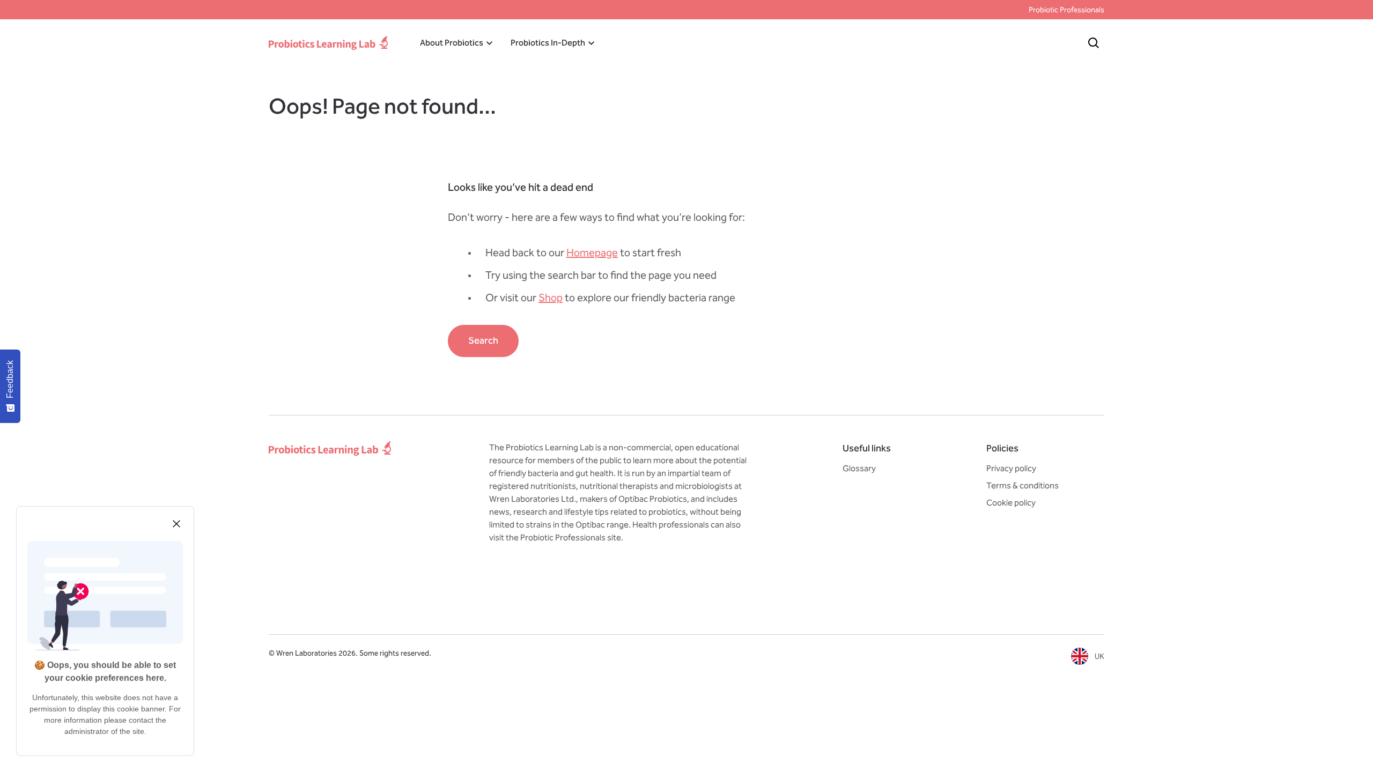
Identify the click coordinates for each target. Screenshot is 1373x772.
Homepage (592, 252)
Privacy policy (1011, 468)
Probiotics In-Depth (548, 43)
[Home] (328, 43)
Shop (550, 297)
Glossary (859, 468)
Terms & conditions (1022, 485)
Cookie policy (1011, 503)
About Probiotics (451, 43)
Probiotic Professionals (1066, 9)
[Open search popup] (1093, 43)
